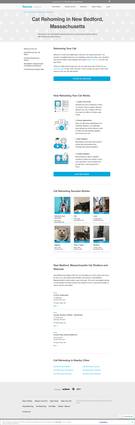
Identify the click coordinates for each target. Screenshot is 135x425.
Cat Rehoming (32, 12)
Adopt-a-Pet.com (93, 59)
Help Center (54, 401)
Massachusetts (41, 12)
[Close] (132, 422)
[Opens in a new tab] (66, 389)
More (55, 306)
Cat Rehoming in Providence (63, 370)
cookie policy (58, 422)
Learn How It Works (82, 174)
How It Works (56, 7)
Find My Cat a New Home (82, 78)
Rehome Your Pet (70, 7)
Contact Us (26, 411)
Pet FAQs (52, 406)
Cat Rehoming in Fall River (92, 370)
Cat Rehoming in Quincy (91, 366)
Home (25, 12)
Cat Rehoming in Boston (62, 366)
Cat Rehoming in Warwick (91, 373)
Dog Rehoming (27, 406)
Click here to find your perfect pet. (73, 2)
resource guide (59, 69)
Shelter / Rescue (96, 7)
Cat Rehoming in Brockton (63, 373)
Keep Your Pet (66, 401)
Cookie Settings (103, 422)
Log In (108, 7)
